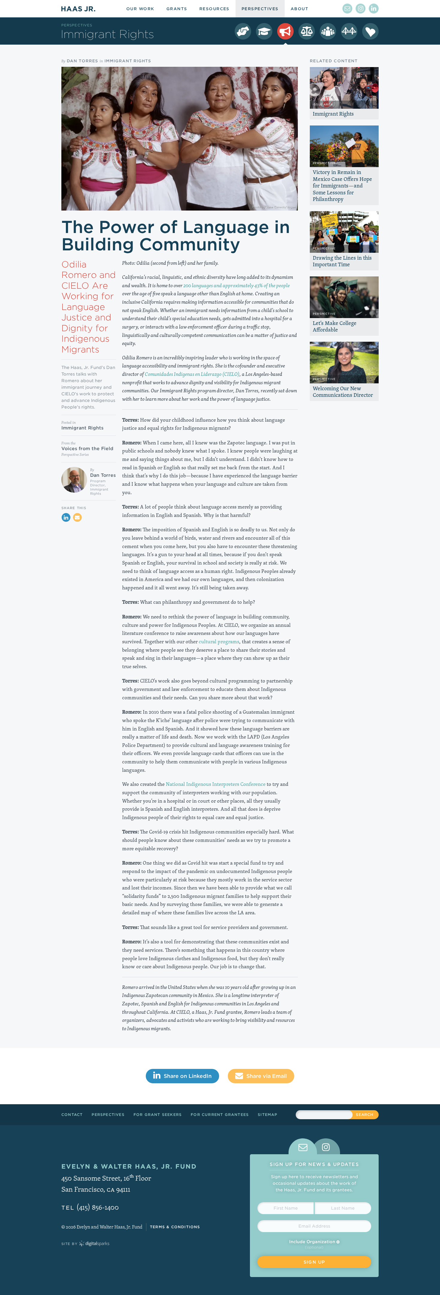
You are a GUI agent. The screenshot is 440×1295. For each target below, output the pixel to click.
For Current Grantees (220, 1114)
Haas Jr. (78, 8)
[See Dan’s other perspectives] (74, 480)
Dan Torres (82, 61)
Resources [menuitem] (214, 9)
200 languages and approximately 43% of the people (236, 285)
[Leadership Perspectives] (328, 31)
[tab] (303, 1146)
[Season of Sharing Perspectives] (370, 31)
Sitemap (267, 1114)
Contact (72, 1114)
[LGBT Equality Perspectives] (306, 31)
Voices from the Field (87, 448)
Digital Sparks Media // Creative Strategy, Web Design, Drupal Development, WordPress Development (94, 1243)
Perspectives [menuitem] (260, 9)
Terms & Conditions (175, 1227)
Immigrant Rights (127, 61)
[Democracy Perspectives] (243, 31)
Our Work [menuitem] (140, 9)
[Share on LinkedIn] (66, 517)
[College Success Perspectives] (264, 31)
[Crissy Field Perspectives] (349, 31)
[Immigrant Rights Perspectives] (285, 31)
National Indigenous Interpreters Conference (215, 784)
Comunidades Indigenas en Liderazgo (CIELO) (192, 374)
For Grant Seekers (157, 1114)
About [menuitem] (299, 9)
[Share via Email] (77, 517)
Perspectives (76, 25)
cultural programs (219, 641)
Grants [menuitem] (176, 9)
